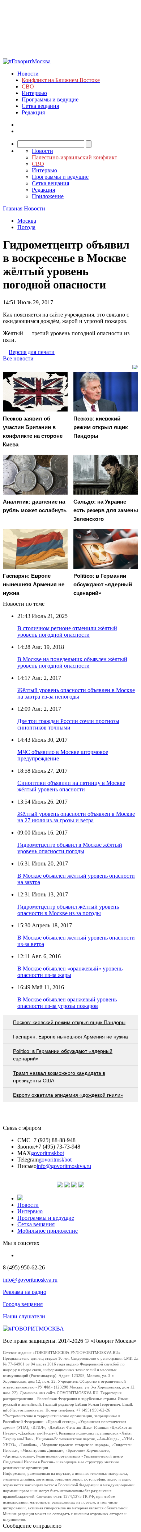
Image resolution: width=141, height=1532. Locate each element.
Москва (26, 221)
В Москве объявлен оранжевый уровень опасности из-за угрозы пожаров (67, 1002)
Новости (28, 74)
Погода (26, 227)
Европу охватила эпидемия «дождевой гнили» (68, 1095)
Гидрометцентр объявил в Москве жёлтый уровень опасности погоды (69, 848)
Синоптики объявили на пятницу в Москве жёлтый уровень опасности (71, 786)
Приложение (48, 196)
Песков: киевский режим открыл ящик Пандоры (69, 1022)
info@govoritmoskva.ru (64, 1166)
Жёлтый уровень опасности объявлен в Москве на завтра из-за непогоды (76, 693)
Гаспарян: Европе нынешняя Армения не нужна (70, 1037)
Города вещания (23, 1304)
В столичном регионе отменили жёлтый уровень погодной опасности (67, 631)
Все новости (18, 358)
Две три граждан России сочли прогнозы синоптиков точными (68, 724)
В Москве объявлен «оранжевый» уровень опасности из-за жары (70, 971)
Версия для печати (32, 352)
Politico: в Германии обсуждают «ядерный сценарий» (62, 1055)
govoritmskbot (47, 1153)
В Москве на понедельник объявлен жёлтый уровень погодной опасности (72, 662)
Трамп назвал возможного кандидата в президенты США (59, 1076)
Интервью (34, 93)
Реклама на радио (24, 1292)
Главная (12, 208)
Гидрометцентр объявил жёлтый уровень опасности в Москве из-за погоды (68, 910)
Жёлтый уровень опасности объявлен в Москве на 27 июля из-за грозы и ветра (76, 817)
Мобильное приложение (47, 1231)
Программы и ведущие (50, 99)
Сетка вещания (40, 106)
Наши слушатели (24, 1316)
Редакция (33, 112)
